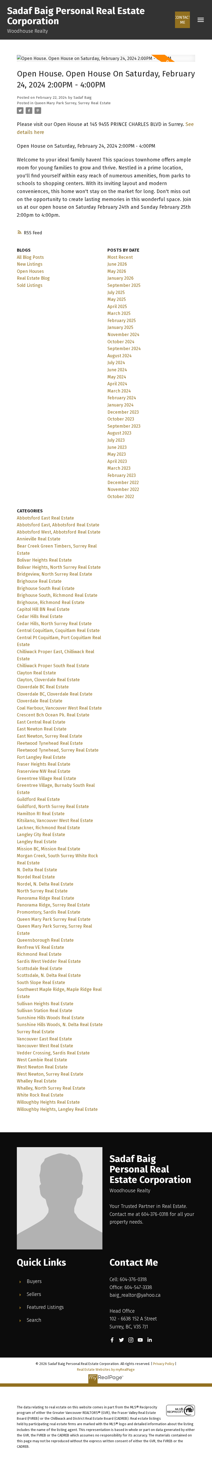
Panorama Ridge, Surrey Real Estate (53, 905)
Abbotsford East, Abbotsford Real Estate (58, 525)
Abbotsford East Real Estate (45, 518)
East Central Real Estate (41, 722)
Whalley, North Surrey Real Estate (51, 1088)
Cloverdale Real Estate (39, 701)
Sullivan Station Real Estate (44, 1010)
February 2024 (121, 397)
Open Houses (30, 271)
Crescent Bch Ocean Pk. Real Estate (53, 715)
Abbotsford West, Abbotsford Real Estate (58, 532)
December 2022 (123, 482)
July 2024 (116, 362)
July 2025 (116, 292)
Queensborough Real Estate (45, 940)
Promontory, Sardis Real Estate (48, 912)
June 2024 (117, 369)
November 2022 (123, 489)
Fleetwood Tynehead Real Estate (50, 743)
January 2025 (120, 327)
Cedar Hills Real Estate (40, 616)
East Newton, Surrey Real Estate (49, 736)
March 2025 (119, 313)
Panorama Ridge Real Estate (45, 898)
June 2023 (117, 447)
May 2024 (116, 377)
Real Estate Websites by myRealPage (106, 1369)
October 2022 (120, 496)
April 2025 (117, 306)
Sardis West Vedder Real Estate (49, 961)
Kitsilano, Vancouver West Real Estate (55, 820)
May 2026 (116, 271)
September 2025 (124, 285)
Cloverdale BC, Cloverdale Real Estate (54, 694)
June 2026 (117, 264)
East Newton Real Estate (42, 729)
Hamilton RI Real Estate (41, 813)
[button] (182, 20)
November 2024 (123, 334)
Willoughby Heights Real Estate (48, 1102)
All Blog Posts (30, 257)
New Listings (30, 264)
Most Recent (120, 257)
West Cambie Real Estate (42, 1059)
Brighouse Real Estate (39, 581)
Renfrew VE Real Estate (40, 947)
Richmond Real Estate (39, 954)
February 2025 (121, 320)
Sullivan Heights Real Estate (45, 1003)
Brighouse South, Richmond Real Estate (57, 595)
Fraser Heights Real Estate (43, 764)
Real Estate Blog (33, 278)
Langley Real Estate (37, 841)
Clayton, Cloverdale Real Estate (48, 679)
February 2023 (121, 475)
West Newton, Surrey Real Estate (50, 1074)
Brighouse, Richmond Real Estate (50, 602)
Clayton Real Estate (36, 672)
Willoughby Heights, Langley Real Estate (57, 1109)
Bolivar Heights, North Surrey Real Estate (59, 567)
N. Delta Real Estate (37, 869)
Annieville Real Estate (38, 539)
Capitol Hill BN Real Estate (43, 609)
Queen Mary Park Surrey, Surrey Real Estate (73, 103)
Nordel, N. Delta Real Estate (45, 884)
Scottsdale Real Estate (39, 968)
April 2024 (117, 383)
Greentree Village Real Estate (46, 778)
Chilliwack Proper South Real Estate (53, 665)
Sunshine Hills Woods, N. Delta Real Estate (60, 1024)
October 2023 (120, 419)
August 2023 (119, 433)
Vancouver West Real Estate (45, 1045)
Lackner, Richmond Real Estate (48, 827)
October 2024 (120, 341)
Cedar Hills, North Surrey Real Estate (54, 623)
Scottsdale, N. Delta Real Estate (49, 975)
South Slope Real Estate (41, 982)
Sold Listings (30, 285)
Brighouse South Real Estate (46, 588)
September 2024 (124, 348)
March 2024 (119, 391)
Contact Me (182, 20)
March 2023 (119, 468)
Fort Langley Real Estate (41, 757)
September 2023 (124, 426)
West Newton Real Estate (42, 1067)
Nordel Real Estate (36, 877)
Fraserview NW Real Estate (43, 771)
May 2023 (116, 454)
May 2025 (116, 299)
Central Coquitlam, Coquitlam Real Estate (58, 630)
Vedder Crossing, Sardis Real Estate (53, 1053)
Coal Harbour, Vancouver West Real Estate (59, 708)
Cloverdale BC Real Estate (43, 686)
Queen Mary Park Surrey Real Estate (54, 919)
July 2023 (116, 440)
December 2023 (123, 412)
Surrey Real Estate (35, 1031)
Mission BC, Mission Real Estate (48, 848)
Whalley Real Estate (37, 1081)
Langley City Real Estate (41, 834)
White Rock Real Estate (40, 1095)
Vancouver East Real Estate (44, 1039)
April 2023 (117, 461)
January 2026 (120, 278)
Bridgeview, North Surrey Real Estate (54, 574)
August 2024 (119, 355)
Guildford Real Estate (38, 799)
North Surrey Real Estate (42, 891)
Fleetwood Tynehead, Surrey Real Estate (58, 750)
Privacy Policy (163, 1364)
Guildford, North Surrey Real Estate (53, 806)
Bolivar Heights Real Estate (44, 560)
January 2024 (120, 405)
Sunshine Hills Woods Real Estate (50, 1017)
